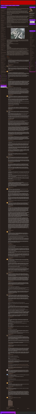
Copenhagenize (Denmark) (2, 26)
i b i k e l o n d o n (7, 2)
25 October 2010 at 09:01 (10, 373)
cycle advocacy (31, 55)
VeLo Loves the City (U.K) (3, 82)
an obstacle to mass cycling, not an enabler (17, 367)
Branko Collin (9, 328)
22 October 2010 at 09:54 (10, 343)
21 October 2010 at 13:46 (10, 293)
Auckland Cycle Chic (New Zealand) (3, 15)
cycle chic (31, 56)
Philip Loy (9, 281)
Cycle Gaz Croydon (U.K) (3, 31)
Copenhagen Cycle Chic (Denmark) (3, 24)
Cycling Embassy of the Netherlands (3, 36)
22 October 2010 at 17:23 (10, 368)
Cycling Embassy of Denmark (3, 33)
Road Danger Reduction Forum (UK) (3, 67)
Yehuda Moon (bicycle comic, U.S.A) (3, 84)
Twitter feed (17, 5)
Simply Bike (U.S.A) (3, 68)
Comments (31, 22)
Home (2, 5)
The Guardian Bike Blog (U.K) (3, 76)
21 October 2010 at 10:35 (10, 230)
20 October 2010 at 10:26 (10, 86)
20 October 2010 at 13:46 (10, 162)
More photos (14, 5)
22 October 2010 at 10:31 (10, 354)
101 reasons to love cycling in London (32, 32)
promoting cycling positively (32, 66)
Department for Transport (31, 37)
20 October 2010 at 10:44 (10, 94)
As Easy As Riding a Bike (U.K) (3, 12)
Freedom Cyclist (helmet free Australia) (3, 44)
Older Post (28, 408)
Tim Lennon (9, 70)
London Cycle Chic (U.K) (3, 54)
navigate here (12, 397)
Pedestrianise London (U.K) (3, 60)
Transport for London (32, 45)
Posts (31, 21)
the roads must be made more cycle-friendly (23, 364)
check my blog (18, 397)
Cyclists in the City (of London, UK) (3, 39)
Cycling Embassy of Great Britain (3, 35)
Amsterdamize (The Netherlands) (3, 10)
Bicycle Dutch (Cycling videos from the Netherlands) (3, 20)
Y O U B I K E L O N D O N (32, 46)
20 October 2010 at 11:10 (10, 105)
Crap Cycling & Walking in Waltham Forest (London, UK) (3, 28)
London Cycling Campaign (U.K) (2, 56)
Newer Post (8, 408)
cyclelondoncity (9, 258)
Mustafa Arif (9, 390)
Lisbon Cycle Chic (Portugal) (3, 49)
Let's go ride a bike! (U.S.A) (3, 47)
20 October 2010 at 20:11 (10, 201)
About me (6, 5)
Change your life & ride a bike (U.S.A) (3, 22)
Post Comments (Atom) (11, 409)
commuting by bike (32, 52)
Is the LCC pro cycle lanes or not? (11, 7)
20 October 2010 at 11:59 (10, 119)
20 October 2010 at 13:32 (10, 155)
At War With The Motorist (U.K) (3, 14)
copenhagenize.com (32, 53)
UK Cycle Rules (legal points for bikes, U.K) (3, 80)
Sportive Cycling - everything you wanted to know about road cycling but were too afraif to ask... (3, 71)
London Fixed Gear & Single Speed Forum (3, 58)
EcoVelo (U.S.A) (2, 42)
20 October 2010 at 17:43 (10, 187)
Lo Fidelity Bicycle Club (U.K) (3, 50)
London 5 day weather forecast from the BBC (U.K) (3, 53)
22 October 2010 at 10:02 (10, 346)
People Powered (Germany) (3, 62)
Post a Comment (8, 407)
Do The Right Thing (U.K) (3, 41)
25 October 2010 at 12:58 (10, 377)
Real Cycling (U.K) (3, 64)
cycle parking (31, 58)
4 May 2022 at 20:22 (10, 398)
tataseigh (9, 396)
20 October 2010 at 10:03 (10, 79)
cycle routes (31, 59)
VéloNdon (9, 206)
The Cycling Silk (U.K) (3, 75)
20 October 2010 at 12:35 (10, 140)
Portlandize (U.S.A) (3, 63)
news (8, 397)
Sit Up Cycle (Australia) (3, 69)
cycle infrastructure (32, 57)
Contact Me (10, 5)
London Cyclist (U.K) (3, 57)
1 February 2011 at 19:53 (10, 386)
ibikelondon (31, 11)
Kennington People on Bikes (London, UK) (3, 45)
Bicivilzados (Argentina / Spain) (3, 18)
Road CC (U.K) (2, 65)
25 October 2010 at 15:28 (10, 381)
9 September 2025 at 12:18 (11, 406)
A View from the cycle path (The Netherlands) (3, 8)
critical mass (31, 54)
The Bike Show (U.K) (3, 74)
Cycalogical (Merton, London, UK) (3, 30)
